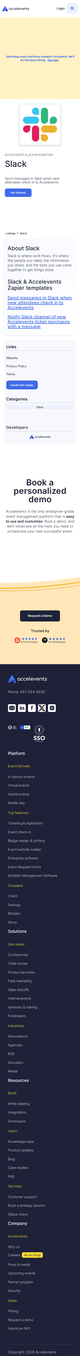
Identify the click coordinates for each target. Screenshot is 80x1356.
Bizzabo (14, 913)
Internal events (19, 998)
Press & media (19, 1264)
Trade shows (18, 963)
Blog (11, 1159)
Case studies (18, 1168)
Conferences (18, 955)
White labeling (19, 1104)
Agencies (15, 1045)
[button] (72, 8)
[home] (27, 9)
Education (15, 1062)
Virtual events (18, 785)
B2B (11, 1054)
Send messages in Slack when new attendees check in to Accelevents (40, 302)
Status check (18, 1214)
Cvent (12, 896)
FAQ (11, 1176)
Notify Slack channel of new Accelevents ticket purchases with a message (39, 321)
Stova (12, 922)
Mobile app (16, 803)
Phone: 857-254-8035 (26, 692)
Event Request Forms (24, 867)
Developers (17, 1121)
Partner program (20, 1282)
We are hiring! (32, 1255)
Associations (18, 1036)
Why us (14, 1247)
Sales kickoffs (18, 990)
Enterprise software (23, 858)
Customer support (22, 1197)
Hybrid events (19, 794)
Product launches (21, 972)
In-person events (21, 777)
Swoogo (14, 905)
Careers (14, 1255)
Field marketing (20, 981)
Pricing (13, 1311)
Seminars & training (22, 1007)
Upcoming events (21, 1273)
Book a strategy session (26, 1205)
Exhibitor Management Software (32, 875)
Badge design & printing (26, 841)
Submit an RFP (19, 1328)
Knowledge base (21, 1141)
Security (14, 1291)
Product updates (21, 1150)
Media (12, 1071)
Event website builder (24, 849)
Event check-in (19, 832)
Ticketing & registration (25, 823)
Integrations (17, 1112)
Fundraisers (17, 1016)
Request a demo (20, 1320)
